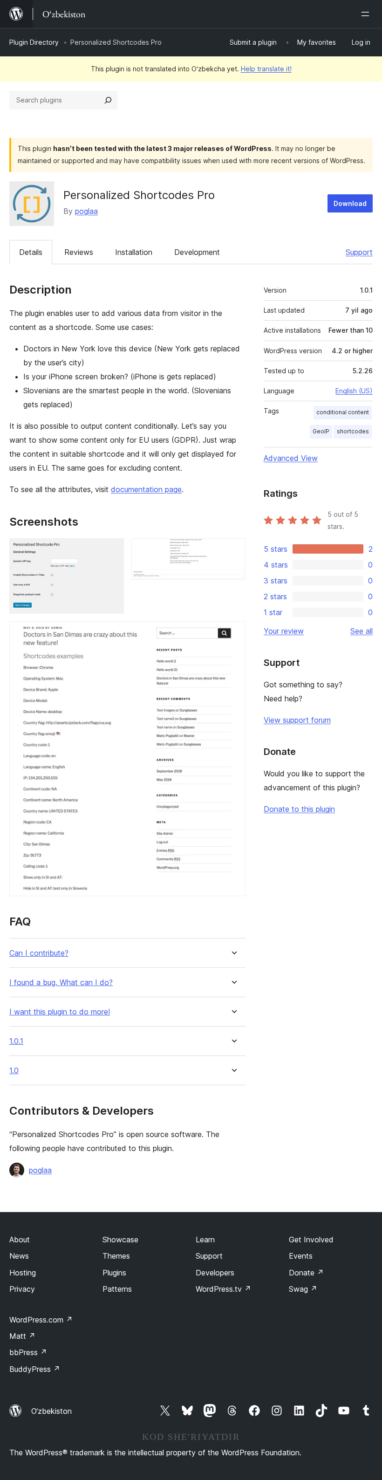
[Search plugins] (108, 100)
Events (301, 1256)
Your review (284, 631)
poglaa (86, 211)
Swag (303, 1289)
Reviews (78, 252)
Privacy (22, 1289)
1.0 (14, 1070)
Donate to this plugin (299, 809)
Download (350, 203)
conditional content (342, 412)
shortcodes (353, 431)
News (19, 1256)
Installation (133, 252)
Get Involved (311, 1239)
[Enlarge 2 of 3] (233, 550)
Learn (205, 1239)
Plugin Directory (34, 42)
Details (30, 252)
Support (359, 252)
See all (361, 631)
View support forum (297, 720)
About (19, 1239)
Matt (22, 1336)
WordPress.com (41, 1319)
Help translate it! (266, 69)
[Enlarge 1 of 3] (111, 550)
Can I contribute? (38, 953)
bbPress (28, 1352)
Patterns (117, 1289)
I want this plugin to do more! (59, 1011)
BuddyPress (34, 1369)
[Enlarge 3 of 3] (233, 633)
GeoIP (321, 431)
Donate (306, 1272)
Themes (116, 1256)
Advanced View (291, 458)
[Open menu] (367, 14)
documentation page (146, 489)
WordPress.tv (223, 1289)
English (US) (354, 391)
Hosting (22, 1272)
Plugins (114, 1272)
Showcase (120, 1239)
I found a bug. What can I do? (61, 982)
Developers (215, 1272)
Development (197, 252)
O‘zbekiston (51, 1411)
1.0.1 (16, 1041)
